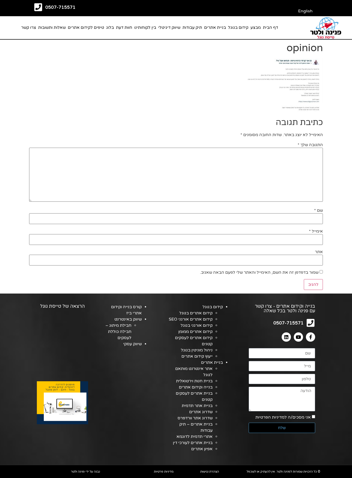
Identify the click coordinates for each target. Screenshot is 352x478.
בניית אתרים (215, 27)
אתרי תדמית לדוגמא (195, 436)
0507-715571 (60, 7)
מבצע (255, 27)
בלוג (110, 27)
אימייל (316, 231)
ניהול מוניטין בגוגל (197, 350)
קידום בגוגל (238, 27)
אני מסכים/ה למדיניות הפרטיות (283, 417)
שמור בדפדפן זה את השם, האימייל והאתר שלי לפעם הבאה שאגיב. (259, 272)
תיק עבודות (192, 27)
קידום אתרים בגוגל (196, 313)
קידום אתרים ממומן (195, 331)
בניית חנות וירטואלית (194, 381)
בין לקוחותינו (145, 27)
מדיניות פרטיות (163, 471)
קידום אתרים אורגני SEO (191, 319)
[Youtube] (298, 337)
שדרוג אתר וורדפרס (195, 418)
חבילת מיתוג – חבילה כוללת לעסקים (118, 331)
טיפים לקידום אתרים (86, 27)
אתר (319, 252)
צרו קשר (28, 27)
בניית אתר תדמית (197, 405)
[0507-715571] (38, 7)
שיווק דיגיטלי (169, 27)
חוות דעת (124, 27)
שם (318, 210)
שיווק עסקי (132, 344)
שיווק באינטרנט (128, 319)
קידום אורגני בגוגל (197, 325)
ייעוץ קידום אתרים (197, 356)
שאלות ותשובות (52, 27)
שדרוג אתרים (201, 411)
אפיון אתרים (202, 449)
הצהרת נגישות (209, 471)
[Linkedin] (286, 337)
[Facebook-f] (310, 337)
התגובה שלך (310, 145)
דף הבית (270, 27)
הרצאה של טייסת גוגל (62, 306)
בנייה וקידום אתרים (196, 387)
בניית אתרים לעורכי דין (193, 442)
